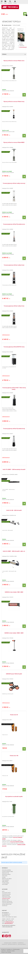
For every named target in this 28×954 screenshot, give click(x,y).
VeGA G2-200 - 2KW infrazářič (14, 510)
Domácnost (4, 905)
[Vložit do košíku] (24, 94)
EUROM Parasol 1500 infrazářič (14, 674)
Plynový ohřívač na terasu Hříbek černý (14, 101)
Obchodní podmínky (6, 870)
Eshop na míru (4, 952)
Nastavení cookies (11, 950)
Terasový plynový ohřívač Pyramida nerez (14, 224)
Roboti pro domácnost (7, 901)
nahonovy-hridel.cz (22, 944)
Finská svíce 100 (14, 755)
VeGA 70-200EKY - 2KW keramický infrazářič (14, 469)
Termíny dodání (5, 883)
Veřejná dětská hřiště (6, 904)
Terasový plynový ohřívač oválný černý (14, 265)
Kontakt (4, 877)
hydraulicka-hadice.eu (12, 944)
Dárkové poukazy (6, 895)
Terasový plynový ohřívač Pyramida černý (14, 428)
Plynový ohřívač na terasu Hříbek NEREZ (13, 142)
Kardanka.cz (14, 942)
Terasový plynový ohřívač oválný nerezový (14, 183)
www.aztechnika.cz (8, 923)
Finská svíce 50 (14, 714)
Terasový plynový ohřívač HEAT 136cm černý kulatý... (14, 388)
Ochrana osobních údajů (7, 871)
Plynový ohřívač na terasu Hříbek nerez (14, 60)
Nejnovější (16, 841)
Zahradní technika (7, 25)
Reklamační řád (5, 873)
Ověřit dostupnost (6, 334)
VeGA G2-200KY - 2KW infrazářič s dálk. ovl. (14, 551)
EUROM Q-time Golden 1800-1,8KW (14, 592)
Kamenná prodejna (6, 874)
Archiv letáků (5, 884)
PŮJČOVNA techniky (6, 897)
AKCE (3, 891)
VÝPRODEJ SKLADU (6, 894)
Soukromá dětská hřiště (7, 902)
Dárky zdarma (5, 881)
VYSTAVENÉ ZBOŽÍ (6, 892)
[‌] (3, 936)
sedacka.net (4, 944)
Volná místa (4, 875)
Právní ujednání (5, 880)
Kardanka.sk (20, 942)
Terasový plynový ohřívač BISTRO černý (14, 347)
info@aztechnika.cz (9, 921)
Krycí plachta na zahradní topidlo (14, 796)
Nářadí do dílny (5, 900)
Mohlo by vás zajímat (6, 878)
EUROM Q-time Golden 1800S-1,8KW (14, 633)
